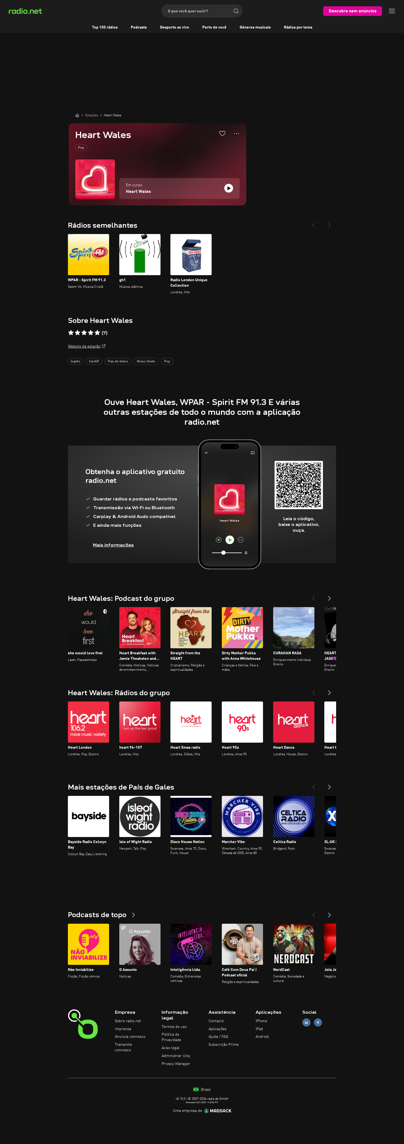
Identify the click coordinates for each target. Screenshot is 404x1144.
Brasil (205, 1090)
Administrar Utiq (176, 1056)
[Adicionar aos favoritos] (222, 133)
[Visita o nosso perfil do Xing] (318, 1022)
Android (262, 1037)
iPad (259, 1029)
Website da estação (84, 346)
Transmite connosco (123, 1047)
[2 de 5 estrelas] (77, 332)
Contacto (216, 1021)
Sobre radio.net (128, 1021)
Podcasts (139, 27)
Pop (81, 148)
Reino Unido (146, 361)
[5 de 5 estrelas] (97, 332)
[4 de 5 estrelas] (90, 332)
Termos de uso (174, 1027)
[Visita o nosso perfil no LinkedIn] (306, 1022)
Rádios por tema (298, 27)
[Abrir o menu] (392, 11)
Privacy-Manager (176, 1064)
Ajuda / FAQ (218, 1037)
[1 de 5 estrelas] (71, 332)
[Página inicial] (77, 115)
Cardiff (94, 361)
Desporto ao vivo (174, 27)
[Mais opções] (236, 133)
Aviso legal (170, 1048)
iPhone (261, 1021)
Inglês (75, 361)
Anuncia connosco (130, 1037)
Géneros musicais (255, 27)
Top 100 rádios (105, 27)
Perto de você (214, 27)
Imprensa (123, 1029)
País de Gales (118, 361)
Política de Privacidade (171, 1037)
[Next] (329, 223)
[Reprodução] (228, 188)
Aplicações (217, 1029)
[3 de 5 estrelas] (84, 332)
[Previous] (313, 223)
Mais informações (113, 545)
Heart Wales (138, 192)
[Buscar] (236, 11)
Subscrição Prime (224, 1045)
